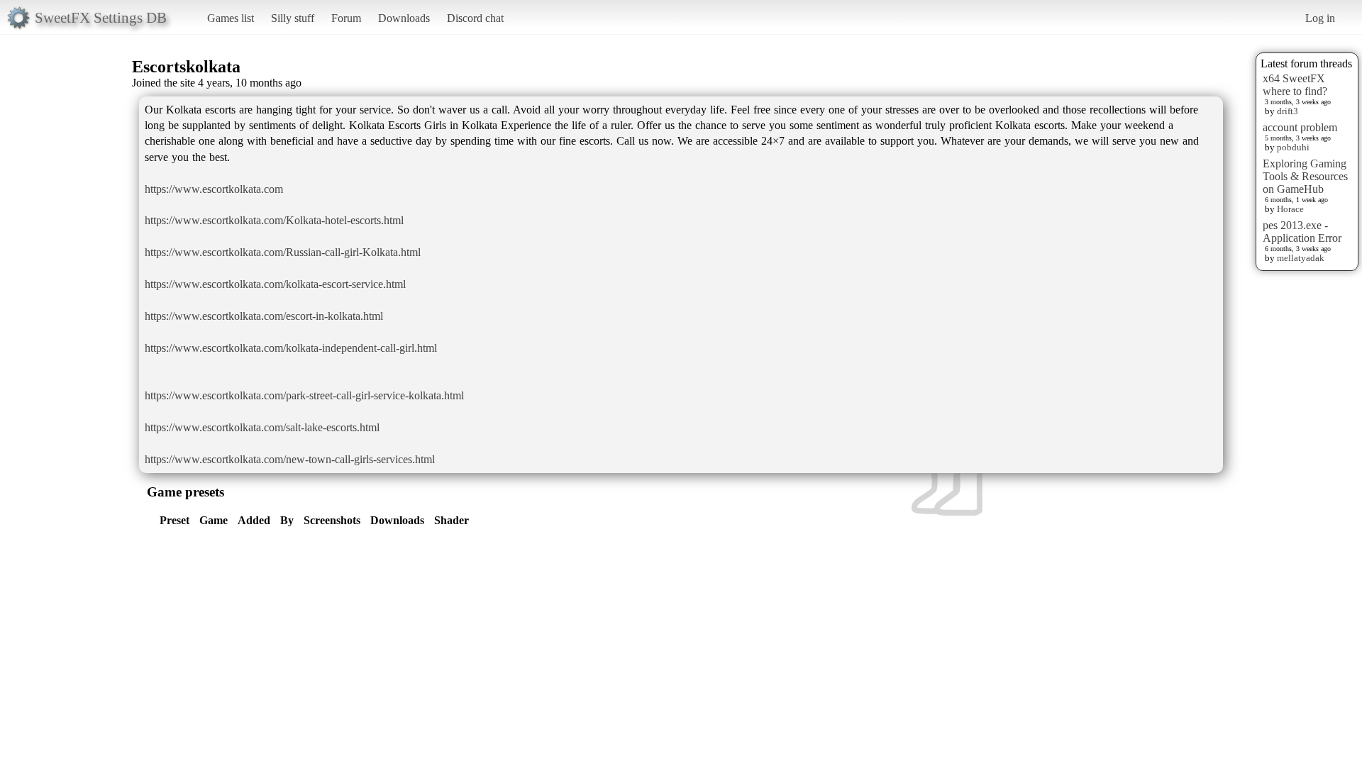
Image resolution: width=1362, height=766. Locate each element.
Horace (1290, 209)
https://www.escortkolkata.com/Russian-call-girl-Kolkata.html (283, 252)
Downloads (404, 18)
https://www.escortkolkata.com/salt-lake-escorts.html (262, 427)
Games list (230, 18)
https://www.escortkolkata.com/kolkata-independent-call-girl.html (291, 348)
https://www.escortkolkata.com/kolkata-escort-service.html (275, 284)
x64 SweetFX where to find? (1295, 84)
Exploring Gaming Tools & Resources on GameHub (1305, 176)
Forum (346, 18)
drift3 (1287, 111)
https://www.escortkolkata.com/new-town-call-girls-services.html (290, 459)
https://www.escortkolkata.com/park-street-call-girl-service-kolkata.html (304, 395)
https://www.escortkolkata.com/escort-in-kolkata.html (264, 316)
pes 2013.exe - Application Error (1302, 231)
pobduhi (1293, 147)
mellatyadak (1300, 257)
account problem (1300, 127)
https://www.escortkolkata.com (214, 189)
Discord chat (475, 18)
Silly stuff (292, 18)
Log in (1320, 18)
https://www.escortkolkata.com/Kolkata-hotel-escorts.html (274, 220)
